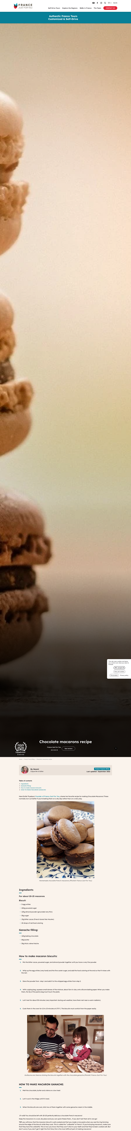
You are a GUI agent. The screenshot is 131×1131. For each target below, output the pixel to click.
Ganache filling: (26, 786)
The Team (97, 8)
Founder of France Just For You (47, 796)
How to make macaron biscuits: (31, 788)
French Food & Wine (102, 769)
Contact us (110, 8)
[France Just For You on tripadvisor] (93, 2)
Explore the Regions (69, 8)
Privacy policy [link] (124, 675)
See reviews (68, 748)
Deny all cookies (119, 671)
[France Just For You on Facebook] (97, 2)
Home (20, 759)
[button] (74, 1105)
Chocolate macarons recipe (44, 759)
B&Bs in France (85, 8)
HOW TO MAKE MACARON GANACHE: (33, 790)
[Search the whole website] (105, 2)
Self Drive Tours (54, 8)
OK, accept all (119, 668)
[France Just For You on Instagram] (101, 2)
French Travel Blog (29, 759)
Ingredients (24, 784)
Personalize (114, 675)
